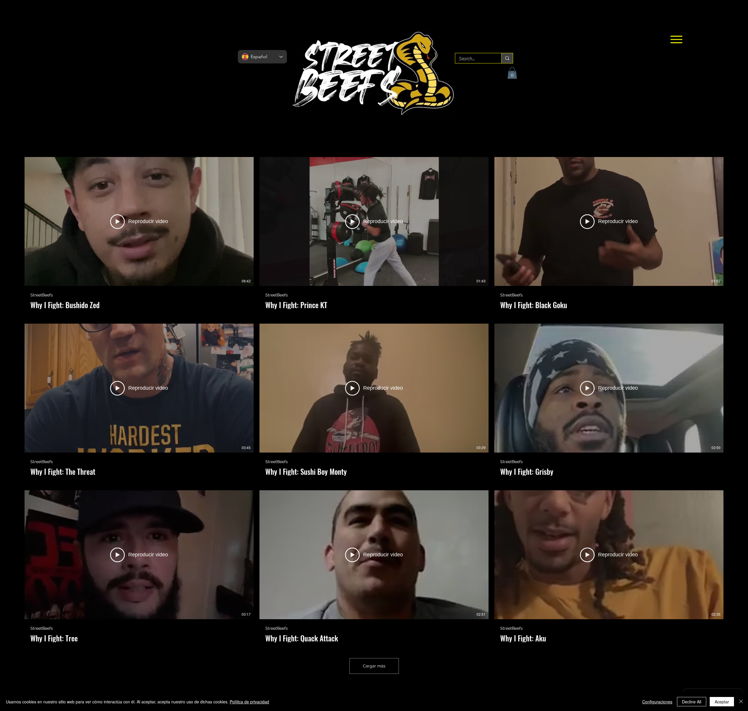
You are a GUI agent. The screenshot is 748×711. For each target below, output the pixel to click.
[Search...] (507, 58)
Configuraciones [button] (657, 702)
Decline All (691, 702)
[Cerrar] (740, 701)
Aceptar (722, 702)
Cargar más (374, 666)
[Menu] (676, 39)
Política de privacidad (249, 702)
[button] (512, 73)
